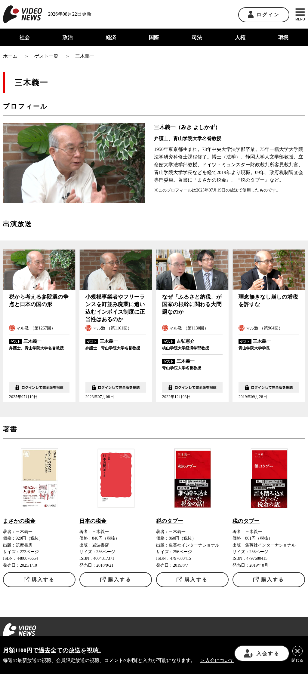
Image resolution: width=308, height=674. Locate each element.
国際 (154, 37)
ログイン (268, 14)
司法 (197, 37)
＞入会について (217, 660)
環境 (283, 37)
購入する (43, 579)
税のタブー (169, 521)
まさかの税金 (19, 521)
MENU (300, 19)
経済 (111, 37)
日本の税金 (92, 521)
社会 (25, 37)
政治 (68, 37)
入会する (268, 653)
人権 (240, 37)
